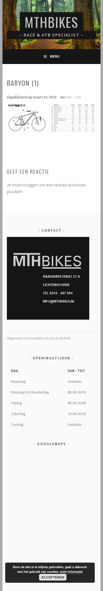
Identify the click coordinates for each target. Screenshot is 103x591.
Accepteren (52, 577)
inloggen (30, 185)
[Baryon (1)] (51, 131)
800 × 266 (73, 97)
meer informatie (71, 571)
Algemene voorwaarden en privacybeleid (39, 338)
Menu (55, 56)
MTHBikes (51, 22)
